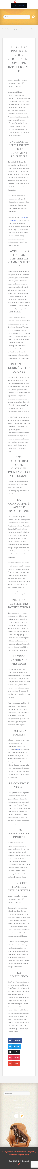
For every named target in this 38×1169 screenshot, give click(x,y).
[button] (16, 1116)
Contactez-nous (19, 1104)
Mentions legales (19, 1107)
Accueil (4, 29)
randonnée (13, 220)
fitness (18, 749)
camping (24, 217)
